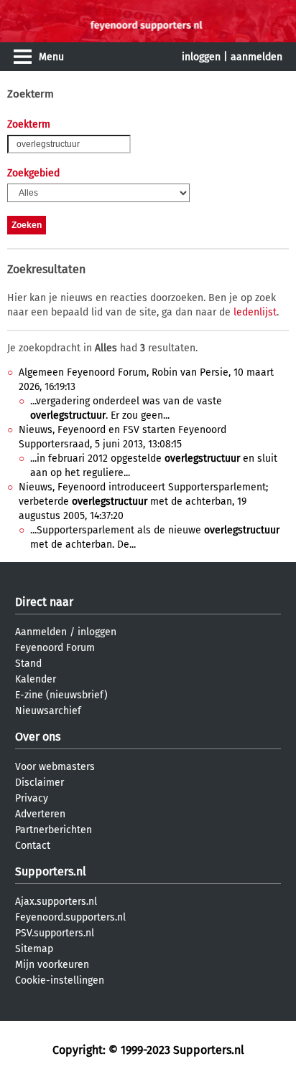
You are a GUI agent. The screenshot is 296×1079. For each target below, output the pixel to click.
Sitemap (34, 949)
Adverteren (40, 814)
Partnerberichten (53, 830)
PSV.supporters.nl (54, 933)
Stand (28, 663)
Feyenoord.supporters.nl (70, 917)
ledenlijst (255, 312)
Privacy (31, 798)
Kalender (35, 679)
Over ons (37, 736)
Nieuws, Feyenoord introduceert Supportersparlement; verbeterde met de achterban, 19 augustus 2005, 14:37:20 (143, 501)
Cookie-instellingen (59, 980)
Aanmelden (41, 632)
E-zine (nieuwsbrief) (61, 695)
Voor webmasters (55, 767)
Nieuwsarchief (48, 711)
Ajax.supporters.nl (56, 901)
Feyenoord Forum (55, 648)
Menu (51, 57)
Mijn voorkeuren (52, 965)
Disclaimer (39, 782)
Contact (32, 846)
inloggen (201, 57)
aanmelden (256, 57)
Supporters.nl (50, 871)
